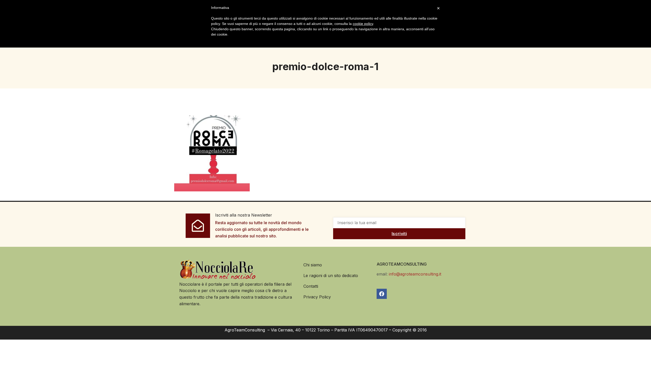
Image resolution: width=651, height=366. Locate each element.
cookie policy (363, 24)
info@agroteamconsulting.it (415, 274)
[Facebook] (382, 294)
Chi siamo (312, 264)
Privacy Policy (317, 296)
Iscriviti (399, 233)
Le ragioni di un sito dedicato (330, 275)
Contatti (310, 286)
